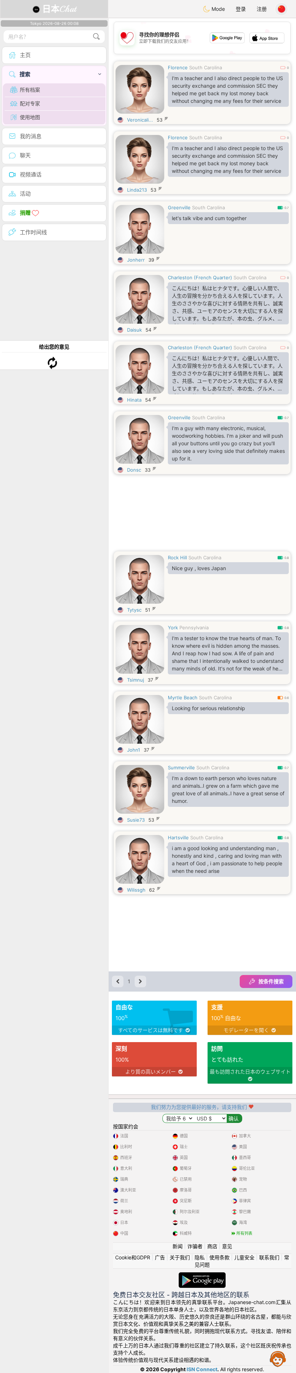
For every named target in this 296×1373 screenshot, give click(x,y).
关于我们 (180, 1257)
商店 (212, 1246)
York (173, 627)
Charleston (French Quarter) (200, 277)
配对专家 (30, 103)
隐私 (200, 1257)
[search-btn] (96, 36)
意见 (227, 1246)
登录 (241, 9)
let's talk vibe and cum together (209, 218)
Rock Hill (177, 557)
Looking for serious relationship (208, 708)
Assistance (278, 1359)
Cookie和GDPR (132, 1257)
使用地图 (30, 117)
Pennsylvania (194, 627)
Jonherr (136, 260)
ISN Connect (202, 1369)
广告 (160, 1257)
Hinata (134, 400)
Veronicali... (140, 120)
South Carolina (205, 67)
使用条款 (219, 1257)
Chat (59, 9)
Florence (178, 67)
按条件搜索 (271, 981)
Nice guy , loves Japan (199, 568)
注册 (262, 9)
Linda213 (137, 190)
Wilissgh (136, 890)
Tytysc (134, 610)
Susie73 (136, 820)
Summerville (181, 767)
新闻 (178, 1246)
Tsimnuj (135, 680)
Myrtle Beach (182, 697)
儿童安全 (244, 1257)
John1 (133, 750)
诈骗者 (195, 1246)
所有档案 (30, 90)
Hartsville (178, 837)
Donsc (134, 470)
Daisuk (134, 330)
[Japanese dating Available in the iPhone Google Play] (202, 1276)
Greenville (179, 207)
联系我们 (269, 1257)
